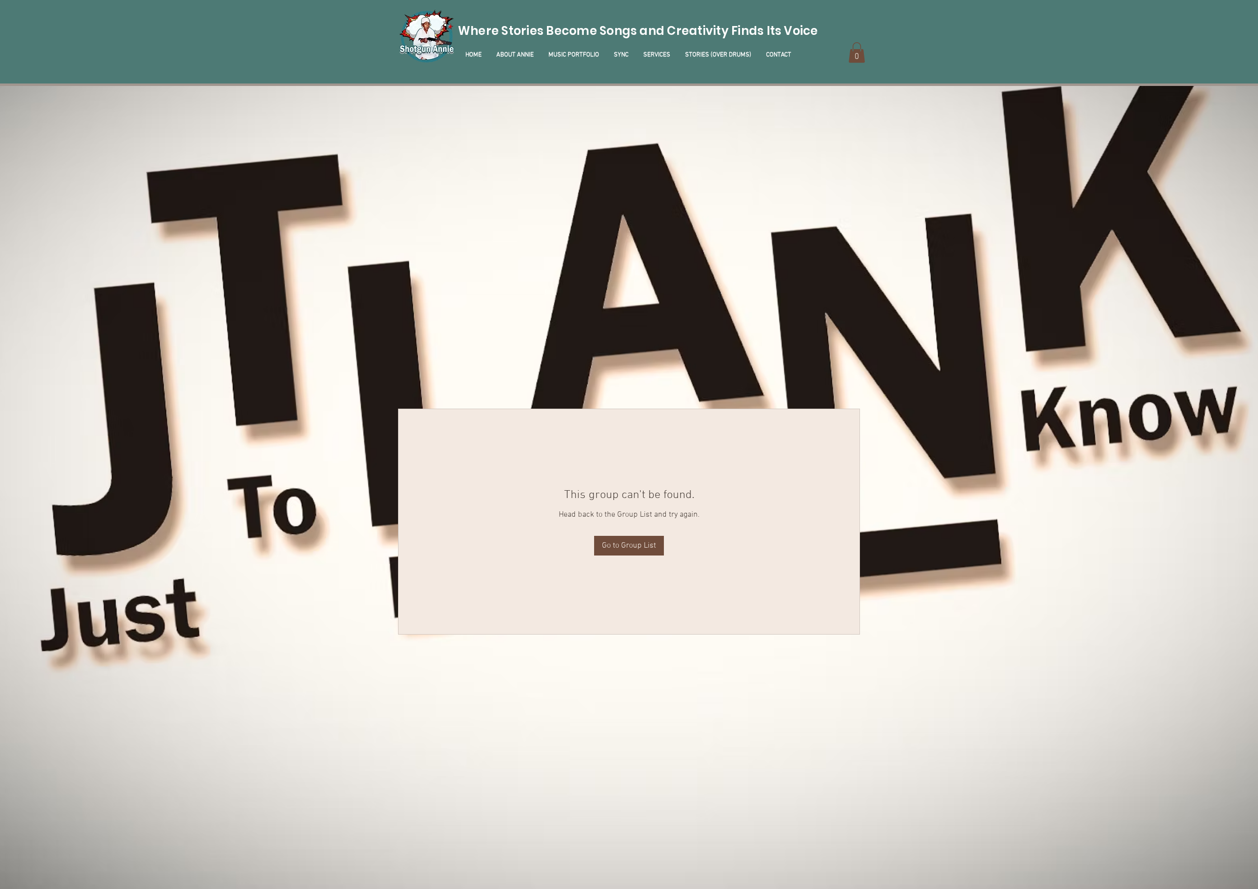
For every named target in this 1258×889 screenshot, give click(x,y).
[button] (856, 52)
